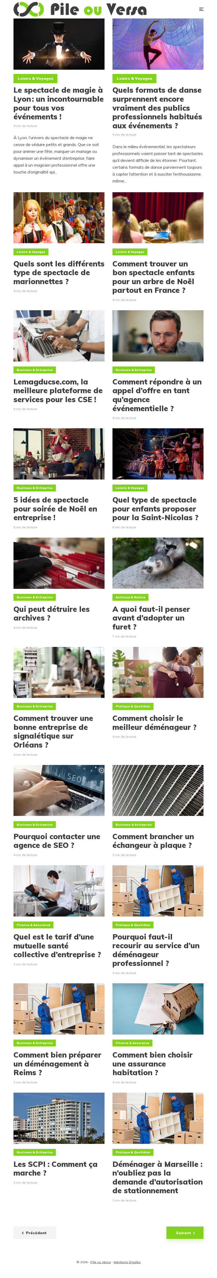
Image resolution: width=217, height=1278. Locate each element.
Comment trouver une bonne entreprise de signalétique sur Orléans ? (53, 731)
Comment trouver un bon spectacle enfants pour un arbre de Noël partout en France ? (153, 277)
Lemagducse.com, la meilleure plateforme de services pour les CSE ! (58, 390)
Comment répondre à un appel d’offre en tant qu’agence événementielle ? (157, 395)
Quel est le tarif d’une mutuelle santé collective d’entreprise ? (57, 945)
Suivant (183, 1232)
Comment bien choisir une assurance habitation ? (152, 1063)
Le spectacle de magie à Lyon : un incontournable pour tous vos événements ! (58, 103)
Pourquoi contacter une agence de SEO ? (56, 841)
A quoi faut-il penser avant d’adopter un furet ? (151, 618)
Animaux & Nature (130, 597)
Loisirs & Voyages (35, 78)
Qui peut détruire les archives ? (51, 613)
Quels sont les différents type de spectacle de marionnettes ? (59, 272)
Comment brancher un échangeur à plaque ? (153, 841)
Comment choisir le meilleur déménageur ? (154, 722)
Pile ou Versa (101, 1262)
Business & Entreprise (35, 370)
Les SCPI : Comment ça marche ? (55, 1168)
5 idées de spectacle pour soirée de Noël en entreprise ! (55, 508)
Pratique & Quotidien (133, 706)
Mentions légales (127, 1262)
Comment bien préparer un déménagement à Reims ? (57, 1063)
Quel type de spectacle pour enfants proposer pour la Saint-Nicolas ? (155, 508)
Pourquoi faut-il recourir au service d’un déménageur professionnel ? (156, 950)
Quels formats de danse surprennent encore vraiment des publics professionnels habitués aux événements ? (157, 108)
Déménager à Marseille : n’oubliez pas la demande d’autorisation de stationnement (157, 1177)
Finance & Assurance (33, 925)
